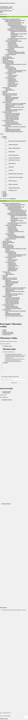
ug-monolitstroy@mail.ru (6, 399)
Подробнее (5, 362)
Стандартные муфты (13, 39)
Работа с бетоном (7, 102)
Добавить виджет (4, 718)
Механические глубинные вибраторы (14, 109)
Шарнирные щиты (12, 85)
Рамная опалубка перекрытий (15, 71)
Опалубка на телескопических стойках (17, 70)
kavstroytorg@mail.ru (6, 503)
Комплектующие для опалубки (10, 93)
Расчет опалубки (12, 76)
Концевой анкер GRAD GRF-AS (18, 27)
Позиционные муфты (13, 45)
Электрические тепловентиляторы (13, 124)
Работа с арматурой (7, 112)
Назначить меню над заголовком (7, 3)
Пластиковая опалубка (10, 72)
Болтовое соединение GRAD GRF (16, 22)
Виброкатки (8, 96)
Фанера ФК (5, 59)
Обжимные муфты (9, 49)
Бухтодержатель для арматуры (12, 113)
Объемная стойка (12, 69)
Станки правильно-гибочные (12, 118)
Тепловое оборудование (8, 120)
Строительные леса (9, 90)
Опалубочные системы (8, 63)
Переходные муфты (12, 44)
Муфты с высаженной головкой (12, 21)
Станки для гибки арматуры (12, 119)
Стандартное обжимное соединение (16, 53)
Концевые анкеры (12, 43)
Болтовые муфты (12, 42)
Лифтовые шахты (12, 80)
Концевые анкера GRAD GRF (15, 25)
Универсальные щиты (13, 83)
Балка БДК (5, 91)
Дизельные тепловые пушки (12, 123)
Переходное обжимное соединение (16, 52)
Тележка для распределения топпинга (14, 131)
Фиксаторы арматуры (8, 60)
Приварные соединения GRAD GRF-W (17, 38)
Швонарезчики (8, 101)
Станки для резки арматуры (11, 116)
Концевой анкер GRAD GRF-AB (18, 26)
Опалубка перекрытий (10, 67)
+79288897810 (12, 198)
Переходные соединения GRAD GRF (16, 28)
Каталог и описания (12, 75)
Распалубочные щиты (13, 81)
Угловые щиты (11, 82)
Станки (7, 55)
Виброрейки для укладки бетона (13, 129)
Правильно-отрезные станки (12, 115)
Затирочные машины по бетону (12, 130)
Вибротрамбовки (9, 99)
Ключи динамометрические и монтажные (15, 20)
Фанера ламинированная (8, 58)
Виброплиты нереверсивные (12, 97)
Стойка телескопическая (8, 61)
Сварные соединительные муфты (16, 47)
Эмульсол (5, 92)
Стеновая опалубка (9, 77)
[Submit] (13, 9)
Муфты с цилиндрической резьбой (13, 41)
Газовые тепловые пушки (11, 121)
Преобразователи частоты (11, 110)
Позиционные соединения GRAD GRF (17, 30)
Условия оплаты (6, 392)
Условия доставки (7, 391)
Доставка (10, 74)
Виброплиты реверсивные (11, 98)
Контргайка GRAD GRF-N (14, 23)
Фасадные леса (6, 87)
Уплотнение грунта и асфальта (10, 94)
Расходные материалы (10, 54)
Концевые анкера (12, 50)
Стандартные (11, 48)
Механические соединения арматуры (11, 19)
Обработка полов (7, 125)
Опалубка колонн (9, 66)
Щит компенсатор (12, 86)
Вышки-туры (8, 88)
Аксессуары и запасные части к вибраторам (15, 103)
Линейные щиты (12, 79)
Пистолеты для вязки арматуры (12, 114)
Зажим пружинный (7, 56)
